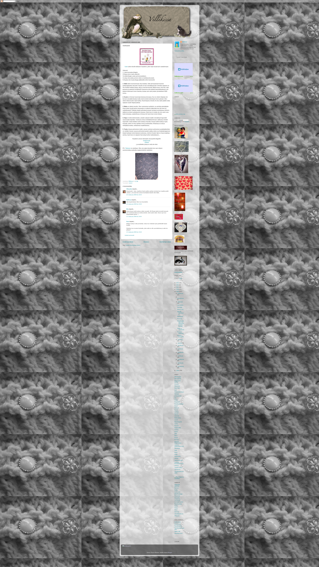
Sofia (175, 450)
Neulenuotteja (178, 504)
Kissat (176, 406)
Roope (176, 437)
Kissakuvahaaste (178, 404)
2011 (177, 287)
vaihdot (176, 458)
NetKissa (128, 199)
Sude (126, 66)
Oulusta (176, 429)
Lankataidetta (178, 272)
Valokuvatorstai (178, 460)
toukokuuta (180, 352)
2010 (177, 289)
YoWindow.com (178, 76)
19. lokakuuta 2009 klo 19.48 (134, 232)
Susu (127, 221)
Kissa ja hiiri (180, 309)
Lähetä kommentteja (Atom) (133, 245)
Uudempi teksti (128, 242)
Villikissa (184, 42)
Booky (176, 490)
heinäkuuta (180, 345)
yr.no (191, 76)
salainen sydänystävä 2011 (179, 445)
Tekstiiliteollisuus (178, 513)
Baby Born (177, 388)
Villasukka (129, 189)
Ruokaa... (177, 439)
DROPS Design (178, 494)
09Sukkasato (177, 376)
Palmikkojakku (178, 526)
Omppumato (146, 140)
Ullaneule (176, 515)
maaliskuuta (181, 359)
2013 (177, 282)
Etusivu (146, 242)
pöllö (175, 433)
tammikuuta (181, 366)
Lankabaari (177, 500)
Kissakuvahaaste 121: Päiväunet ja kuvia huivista (180, 323)
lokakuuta (180, 302)
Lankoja (176, 412)
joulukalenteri (177, 396)
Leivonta (176, 415)
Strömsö (176, 511)
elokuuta (180, 343)
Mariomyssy (177, 524)
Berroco (176, 488)
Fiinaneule (177, 496)
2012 (177, 285)
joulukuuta (180, 293)
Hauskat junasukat (180, 336)
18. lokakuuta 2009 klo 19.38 (134, 204)
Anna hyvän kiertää (177, 381)
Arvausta (179, 318)
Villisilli (147, 142)
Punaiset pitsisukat (180, 332)
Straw (175, 509)
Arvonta (176, 384)
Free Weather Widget (183, 69)
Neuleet (176, 425)
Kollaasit (176, 408)
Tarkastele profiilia (179, 51)
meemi (130, 183)
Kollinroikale (177, 522)
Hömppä (176, 394)
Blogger (170, 552)
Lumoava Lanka (178, 502)
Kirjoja (176, 400)
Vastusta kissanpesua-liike (178, 463)
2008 (177, 370)
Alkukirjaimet (177, 378)
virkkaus (176, 465)
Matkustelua (177, 417)
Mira (127, 209)
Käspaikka (177, 498)
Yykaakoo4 (177, 469)
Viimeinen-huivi (178, 533)
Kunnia (176, 410)
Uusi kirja (179, 307)
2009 (177, 291)
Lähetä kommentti (129, 235)
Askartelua (177, 386)
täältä (180, 278)
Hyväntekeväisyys (179, 392)
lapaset (176, 413)
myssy (176, 423)
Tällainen (128, 148)
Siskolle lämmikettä (180, 313)
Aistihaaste (180, 316)
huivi (175, 390)
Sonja (175, 452)
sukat (175, 454)
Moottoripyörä (178, 421)
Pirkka (176, 508)
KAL (175, 398)
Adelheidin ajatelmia (177, 485)
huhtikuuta (180, 356)
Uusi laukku (180, 305)
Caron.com (177, 492)
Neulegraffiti (177, 427)
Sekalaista (177, 448)
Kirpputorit (177, 402)
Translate (186, 121)
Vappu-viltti (177, 531)
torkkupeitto (177, 456)
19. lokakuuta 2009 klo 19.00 (134, 216)
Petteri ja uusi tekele (180, 329)
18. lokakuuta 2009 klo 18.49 (134, 194)
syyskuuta (180, 339)
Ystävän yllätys (178, 467)
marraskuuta (180, 298)
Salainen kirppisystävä (177, 442)
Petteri (176, 431)
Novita (176, 506)
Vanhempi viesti (165, 242)
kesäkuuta (180, 348)
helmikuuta (180, 363)
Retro (175, 435)
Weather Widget (183, 86)
